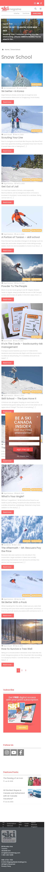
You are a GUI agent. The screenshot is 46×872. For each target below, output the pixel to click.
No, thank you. (23, 456)
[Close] (37, 417)
